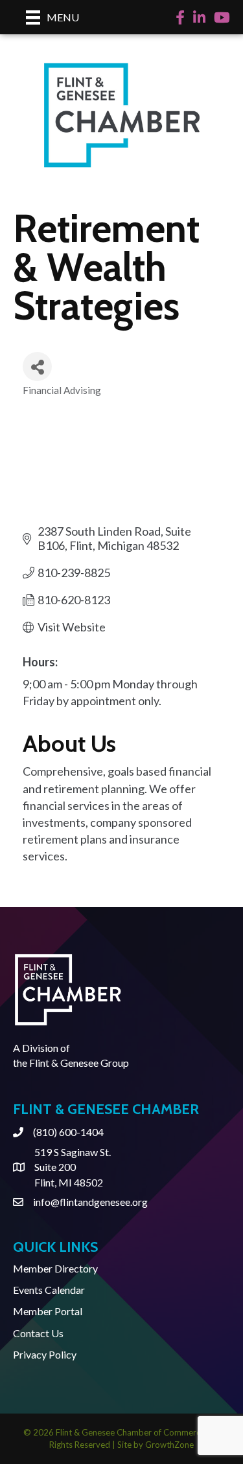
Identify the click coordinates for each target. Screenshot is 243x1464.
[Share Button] (37, 366)
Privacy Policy (44, 1354)
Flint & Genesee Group (79, 1062)
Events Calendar (49, 1290)
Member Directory (55, 1268)
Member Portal (47, 1311)
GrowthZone (169, 1444)
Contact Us (38, 1333)
